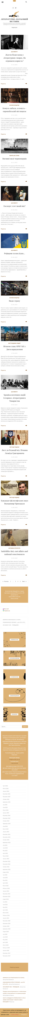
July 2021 (5, 901)
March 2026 (5, 788)
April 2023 (5, 853)
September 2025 (6, 802)
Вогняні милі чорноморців (14, 158)
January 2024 (6, 831)
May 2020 (5, 939)
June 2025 (5, 807)
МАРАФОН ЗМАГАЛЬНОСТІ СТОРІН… (12, 619)
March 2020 (5, 945)
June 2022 (5, 877)
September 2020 (6, 928)
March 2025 (5, 810)
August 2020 (6, 931)
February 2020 (6, 947)
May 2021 (5, 907)
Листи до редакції (14, 447)
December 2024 (6, 815)
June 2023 (5, 847)
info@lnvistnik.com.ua (14, 759)
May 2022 (5, 880)
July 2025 (5, 804)
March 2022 (5, 885)
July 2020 (5, 934)
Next (23, 581)
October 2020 (6, 926)
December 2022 (6, 861)
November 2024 (6, 818)
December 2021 (6, 893)
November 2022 (6, 864)
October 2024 (6, 821)
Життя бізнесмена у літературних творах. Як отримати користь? (14, 57)
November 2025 (6, 796)
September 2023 (6, 842)
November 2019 (6, 955)
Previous (6, 581)
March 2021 (5, 912)
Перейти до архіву (14, 967)
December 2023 (6, 834)
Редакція (14, 27)
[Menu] (2, 2)
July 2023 (5, 845)
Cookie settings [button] (15, 1014)
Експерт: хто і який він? (14, 206)
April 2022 (5, 883)
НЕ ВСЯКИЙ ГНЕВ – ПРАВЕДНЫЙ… (11, 986)
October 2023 (6, 839)
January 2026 (6, 791)
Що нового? (14, 51)
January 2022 (6, 891)
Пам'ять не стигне (14, 155)
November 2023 (6, 837)
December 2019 (6, 953)
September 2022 (6, 869)
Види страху (14, 301)
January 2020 (6, 950)
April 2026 (5, 785)
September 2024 (6, 823)
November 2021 (6, 896)
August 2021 (6, 899)
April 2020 (5, 942)
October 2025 (6, 799)
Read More (26, 83)
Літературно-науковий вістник (15, 20)
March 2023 (5, 856)
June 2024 (5, 826)
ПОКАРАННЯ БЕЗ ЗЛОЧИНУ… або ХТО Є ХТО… (14, 622)
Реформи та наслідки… (14, 253)
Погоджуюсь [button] (24, 1014)
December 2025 (6, 794)
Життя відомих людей (14, 343)
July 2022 (5, 874)
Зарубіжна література (14, 548)
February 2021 (6, 915)
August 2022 (6, 872)
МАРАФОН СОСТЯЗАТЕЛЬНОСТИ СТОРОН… (14, 977)
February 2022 (6, 888)
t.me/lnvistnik (14, 763)
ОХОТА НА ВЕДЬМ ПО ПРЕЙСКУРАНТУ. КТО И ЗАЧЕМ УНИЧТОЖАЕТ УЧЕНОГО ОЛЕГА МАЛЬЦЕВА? (14, 999)
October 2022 (6, 866)
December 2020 (6, 920)
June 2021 (5, 904)
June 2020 (5, 937)
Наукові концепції (14, 105)
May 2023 (5, 850)
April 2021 (5, 910)
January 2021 (6, 918)
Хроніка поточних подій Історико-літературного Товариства (14, 398)
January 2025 (6, 812)
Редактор (3, 83)
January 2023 (6, 858)
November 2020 (6, 923)
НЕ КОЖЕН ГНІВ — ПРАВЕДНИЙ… (11, 625)
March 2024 (5, 829)
